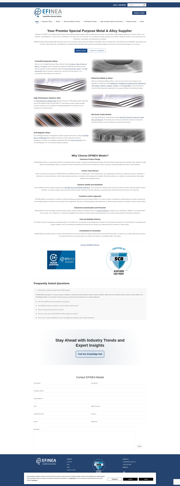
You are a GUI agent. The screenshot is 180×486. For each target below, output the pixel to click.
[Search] (144, 4)
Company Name (39, 391)
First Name (37, 383)
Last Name (94, 383)
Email (36, 421)
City (35, 406)
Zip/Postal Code (39, 414)
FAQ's (68, 467)
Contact (115, 5)
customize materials (102, 210)
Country (94, 414)
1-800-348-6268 (122, 5)
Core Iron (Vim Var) (76, 140)
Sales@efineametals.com (129, 461)
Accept (146, 479)
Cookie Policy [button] (72, 478)
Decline (130, 479)
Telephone (94, 421)
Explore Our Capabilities (97, 50)
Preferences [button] (34, 480)
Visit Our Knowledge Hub (90, 354)
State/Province (95, 406)
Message (37, 429)
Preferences (115, 479)
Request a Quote (81, 50)
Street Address (38, 398)
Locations (69, 461)
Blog (68, 464)
